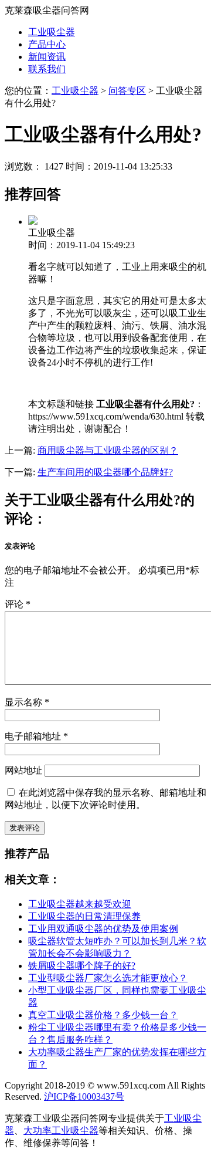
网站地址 (23, 770)
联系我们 (47, 69)
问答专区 (127, 91)
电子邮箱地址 (36, 736)
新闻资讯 (47, 57)
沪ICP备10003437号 (84, 1096)
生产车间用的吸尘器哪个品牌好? (105, 472)
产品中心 (47, 44)
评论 (17, 604)
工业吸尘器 (51, 32)
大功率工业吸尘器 (60, 1131)
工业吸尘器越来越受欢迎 (79, 904)
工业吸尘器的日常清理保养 (84, 916)
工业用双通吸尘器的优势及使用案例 (103, 929)
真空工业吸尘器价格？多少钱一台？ (103, 1015)
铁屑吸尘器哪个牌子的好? (81, 966)
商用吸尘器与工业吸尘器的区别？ (108, 450)
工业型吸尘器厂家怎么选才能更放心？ (108, 978)
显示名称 (27, 702)
